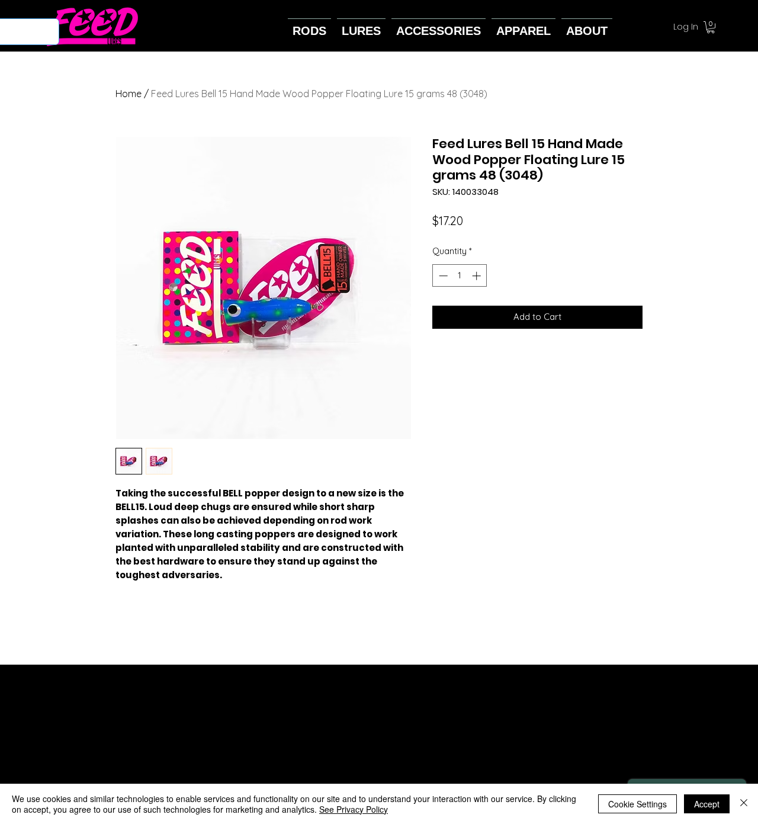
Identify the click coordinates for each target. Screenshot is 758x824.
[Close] (744, 804)
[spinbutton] (460, 276)
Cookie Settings (637, 804)
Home (128, 94)
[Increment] (478, 276)
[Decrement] (442, 276)
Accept (707, 804)
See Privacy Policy (353, 809)
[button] (711, 27)
